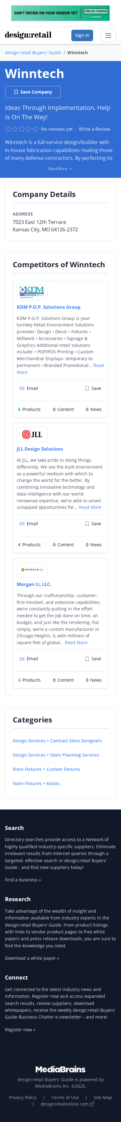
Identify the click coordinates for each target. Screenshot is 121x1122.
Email (32, 388)
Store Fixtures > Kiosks (36, 783)
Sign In (82, 35)
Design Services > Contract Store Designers (57, 741)
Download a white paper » (32, 958)
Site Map (103, 1097)
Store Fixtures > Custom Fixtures (46, 769)
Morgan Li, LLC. (34, 584)
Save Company (36, 92)
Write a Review (94, 129)
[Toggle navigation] (108, 35)
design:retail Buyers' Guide (33, 52)
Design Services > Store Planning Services (56, 755)
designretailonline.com (65, 1104)
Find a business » (23, 880)
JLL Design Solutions (40, 449)
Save (96, 388)
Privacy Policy (23, 1097)
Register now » (20, 1030)
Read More (90, 507)
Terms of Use (65, 1097)
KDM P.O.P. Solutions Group (49, 307)
